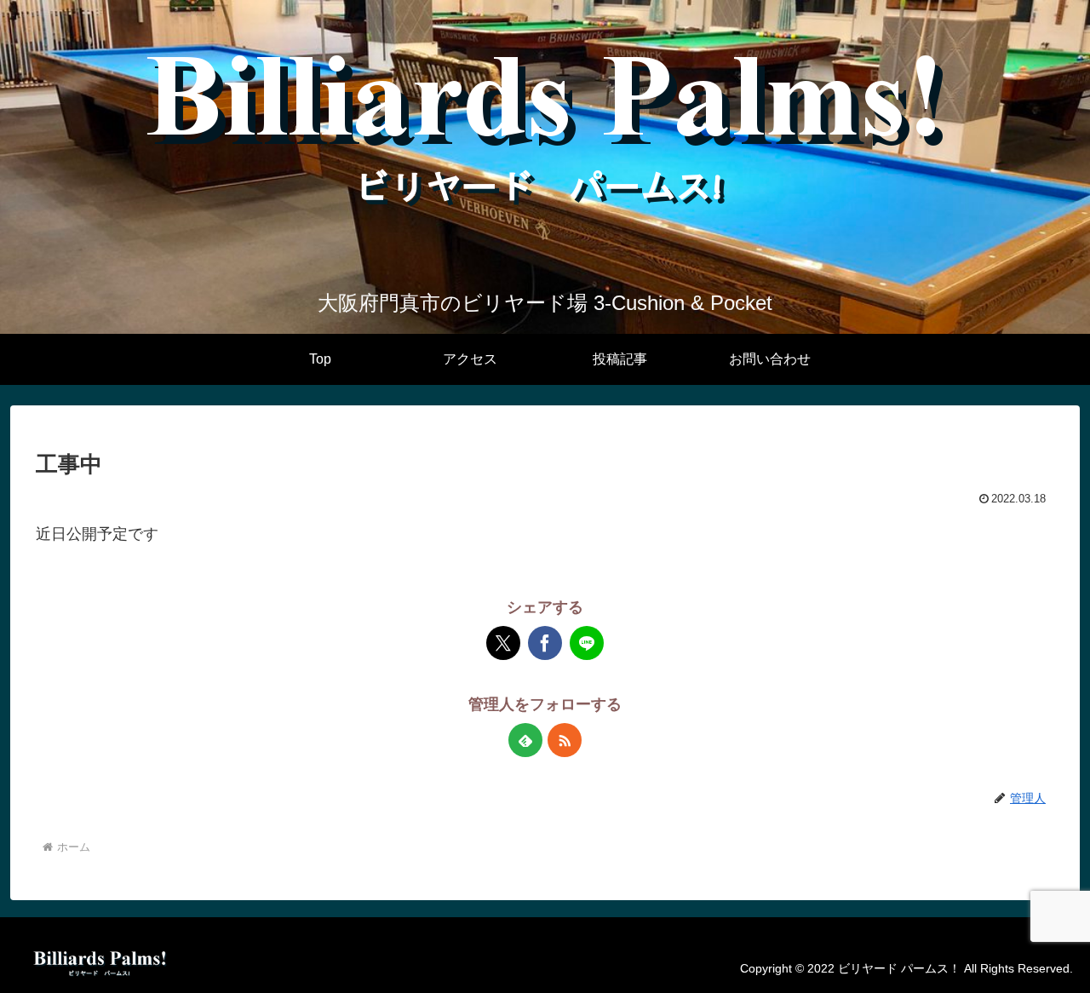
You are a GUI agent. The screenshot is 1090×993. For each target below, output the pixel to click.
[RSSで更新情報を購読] (565, 740)
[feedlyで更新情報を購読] (525, 740)
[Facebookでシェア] (545, 643)
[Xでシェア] (503, 643)
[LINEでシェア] (587, 643)
